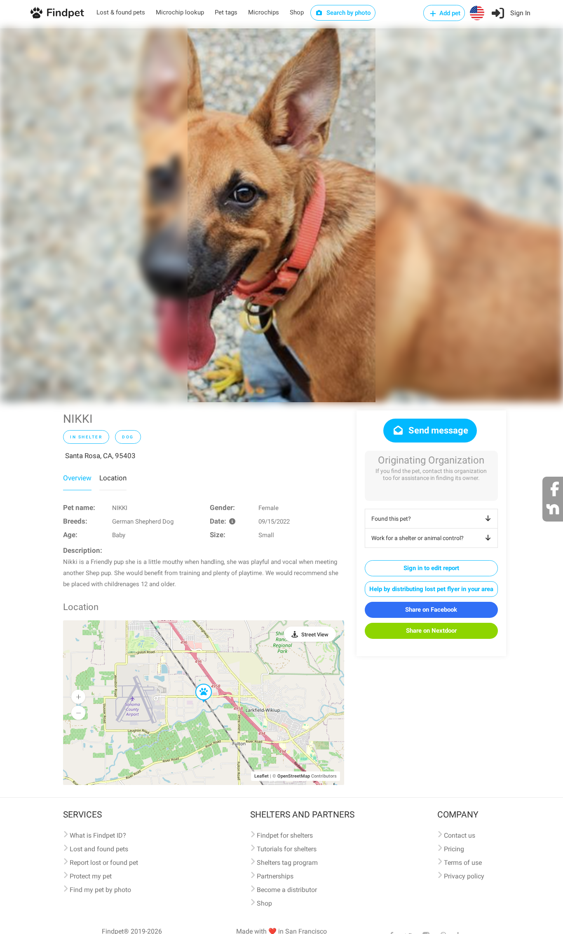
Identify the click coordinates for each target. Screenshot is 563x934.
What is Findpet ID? (98, 835)
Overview (77, 478)
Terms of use (463, 862)
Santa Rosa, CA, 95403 (100, 456)
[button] (197, 684)
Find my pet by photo (100, 890)
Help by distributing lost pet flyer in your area (431, 589)
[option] (281, 215)
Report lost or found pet (104, 862)
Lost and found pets (99, 849)
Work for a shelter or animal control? (417, 538)
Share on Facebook (431, 609)
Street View (314, 634)
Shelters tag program (287, 862)
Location (113, 478)
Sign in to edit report (431, 568)
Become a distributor (287, 890)
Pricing (454, 849)
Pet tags (226, 12)
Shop (297, 12)
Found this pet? (391, 518)
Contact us (459, 835)
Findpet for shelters (285, 835)
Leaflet (261, 776)
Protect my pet (91, 876)
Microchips (263, 12)
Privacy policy (464, 876)
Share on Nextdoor (431, 630)
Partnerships (275, 876)
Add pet (449, 13)
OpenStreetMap (293, 776)
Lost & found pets (120, 12)
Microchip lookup (180, 12)
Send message (437, 430)
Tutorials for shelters (287, 849)
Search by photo (348, 12)
